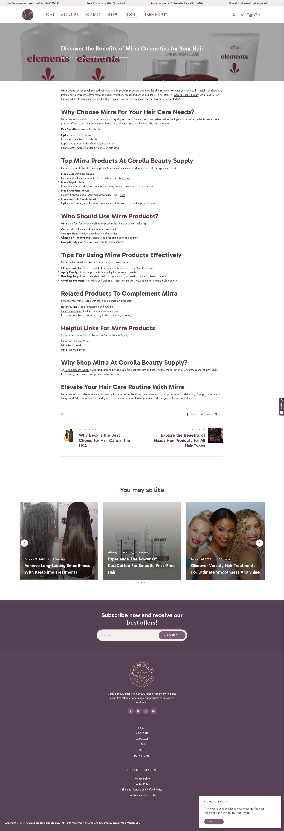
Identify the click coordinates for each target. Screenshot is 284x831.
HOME (142, 728)
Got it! (214, 821)
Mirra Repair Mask (71, 345)
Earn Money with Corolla (142, 795)
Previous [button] (24, 543)
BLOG (142, 750)
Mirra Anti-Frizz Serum (73, 350)
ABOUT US (142, 733)
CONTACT (142, 739)
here (152, 186)
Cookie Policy (142, 784)
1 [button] (134, 582)
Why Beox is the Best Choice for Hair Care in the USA (104, 440)
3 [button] (141, 582)
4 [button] (144, 582)
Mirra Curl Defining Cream (75, 341)
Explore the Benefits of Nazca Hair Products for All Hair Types (179, 440)
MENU (142, 744)
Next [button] (259, 543)
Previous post (90, 429)
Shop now (124, 178)
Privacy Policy (142, 778)
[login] (241, 14)
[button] (234, 15)
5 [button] (148, 582)
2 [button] (138, 582)
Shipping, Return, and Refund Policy (142, 789)
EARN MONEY (142, 756)
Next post (195, 429)
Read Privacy (243, 813)
